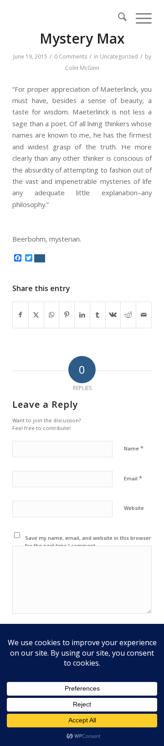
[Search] (118, 18)
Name (134, 448)
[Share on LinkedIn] (82, 314)
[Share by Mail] (143, 314)
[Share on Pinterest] (66, 314)
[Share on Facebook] (20, 314)
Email (133, 478)
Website (134, 507)
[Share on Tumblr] (97, 314)
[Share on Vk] (113, 314)
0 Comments (70, 56)
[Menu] (139, 18)
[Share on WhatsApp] (51, 314)
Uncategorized (119, 56)
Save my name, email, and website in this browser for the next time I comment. (88, 541)
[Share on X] (36, 314)
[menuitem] (118, 18)
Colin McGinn (82, 68)
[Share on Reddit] (128, 314)
